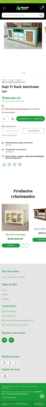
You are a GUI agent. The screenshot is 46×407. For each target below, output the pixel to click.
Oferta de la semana (23, 1)
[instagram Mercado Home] (4, 340)
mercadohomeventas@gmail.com (19, 320)
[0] (41, 9)
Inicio (4, 80)
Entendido (39, 404)
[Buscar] (41, 15)
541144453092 (11, 311)
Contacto (5, 299)
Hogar (11, 80)
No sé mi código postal (9, 135)
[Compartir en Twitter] (15, 165)
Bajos (19, 80)
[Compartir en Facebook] (10, 165)
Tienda (4, 295)
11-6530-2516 (10, 316)
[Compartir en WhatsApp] (4, 165)
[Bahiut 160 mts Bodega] (25, 246)
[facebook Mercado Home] (11, 340)
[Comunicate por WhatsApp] (42, 396)
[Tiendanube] (9, 398)
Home (4, 290)
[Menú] (4, 8)
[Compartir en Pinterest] (19, 165)
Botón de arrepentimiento (17, 394)
